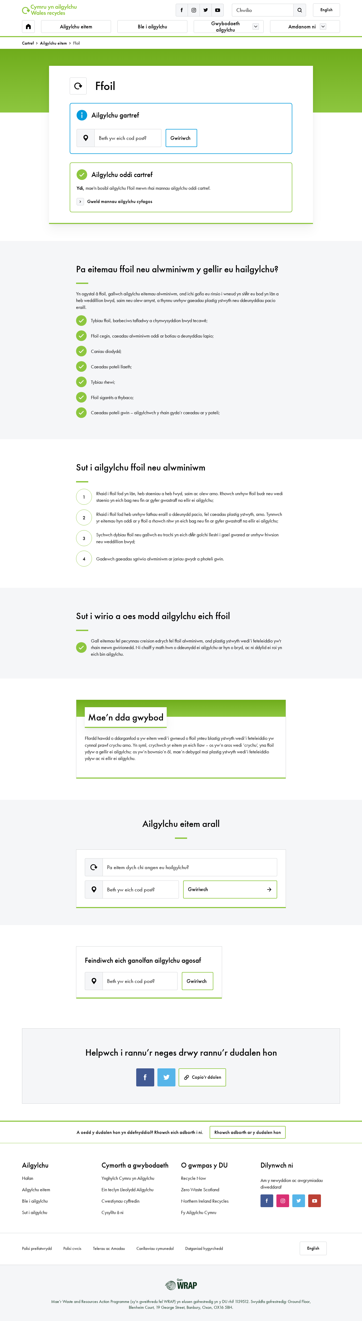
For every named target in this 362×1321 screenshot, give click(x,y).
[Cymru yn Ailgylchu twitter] (206, 10)
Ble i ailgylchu (152, 26)
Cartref (28, 43)
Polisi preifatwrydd (37, 1248)
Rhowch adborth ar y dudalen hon (247, 1132)
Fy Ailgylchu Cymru (198, 1212)
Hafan (27, 1178)
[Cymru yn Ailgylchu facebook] (182, 10)
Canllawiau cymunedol (155, 1248)
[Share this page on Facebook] (145, 1077)
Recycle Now (193, 1178)
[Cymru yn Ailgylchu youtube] (217, 10)
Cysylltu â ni (112, 1212)
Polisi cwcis (72, 1248)
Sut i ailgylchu (34, 1212)
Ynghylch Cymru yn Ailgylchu (127, 1178)
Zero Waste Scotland (200, 1189)
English (326, 9)
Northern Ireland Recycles (204, 1201)
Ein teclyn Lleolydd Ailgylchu (127, 1189)
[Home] (49, 10)
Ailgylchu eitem (76, 26)
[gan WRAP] (181, 1284)
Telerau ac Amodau (109, 1248)
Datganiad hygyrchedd (204, 1248)
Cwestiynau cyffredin (120, 1201)
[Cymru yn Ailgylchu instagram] (194, 10)
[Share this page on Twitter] (166, 1077)
